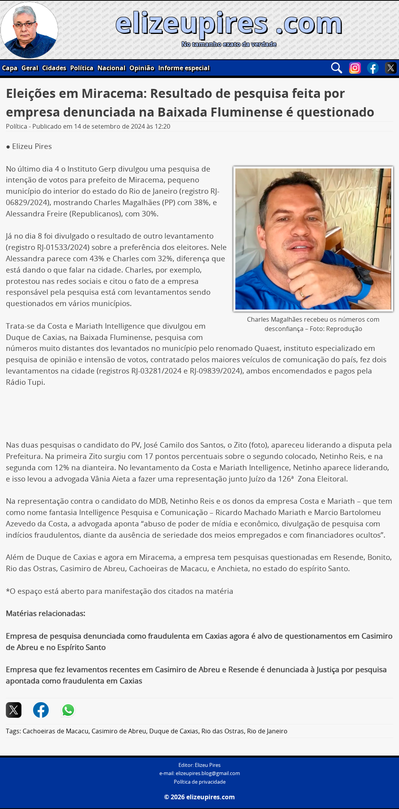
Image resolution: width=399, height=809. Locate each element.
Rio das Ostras (222, 731)
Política (82, 68)
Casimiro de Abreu (119, 731)
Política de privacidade (200, 782)
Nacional (111, 68)
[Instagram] (355, 68)
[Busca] (337, 68)
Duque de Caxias (173, 731)
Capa (10, 68)
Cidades (54, 68)
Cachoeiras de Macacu (55, 731)
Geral (29, 68)
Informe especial (184, 68)
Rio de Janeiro (267, 731)
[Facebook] (373, 68)
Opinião (141, 68)
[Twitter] (391, 68)
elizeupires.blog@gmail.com (208, 773)
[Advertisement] (199, 416)
